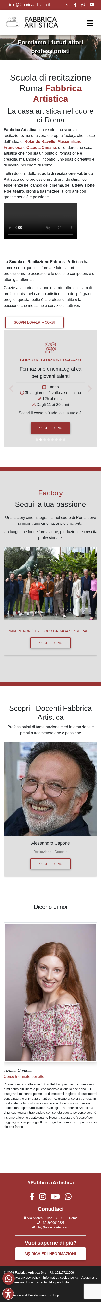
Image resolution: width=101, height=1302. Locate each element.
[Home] (34, 22)
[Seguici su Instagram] (42, 1198)
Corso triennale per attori (25, 1076)
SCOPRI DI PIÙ (50, 428)
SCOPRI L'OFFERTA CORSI (34, 322)
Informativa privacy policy (22, 1277)
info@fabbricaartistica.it (29, 5)
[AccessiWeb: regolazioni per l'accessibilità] (8, 1294)
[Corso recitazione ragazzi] (50, 349)
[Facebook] (75, 5)
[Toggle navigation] (90, 23)
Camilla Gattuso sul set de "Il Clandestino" (53, 631)
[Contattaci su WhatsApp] (8, 1278)
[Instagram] (67, 5)
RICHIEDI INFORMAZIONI (53, 1254)
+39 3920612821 (52, 1223)
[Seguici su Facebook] (31, 1198)
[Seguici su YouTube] (92, 5)
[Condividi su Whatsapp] (83, 5)
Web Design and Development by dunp (31, 1295)
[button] (7, 47)
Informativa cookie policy (61, 1277)
